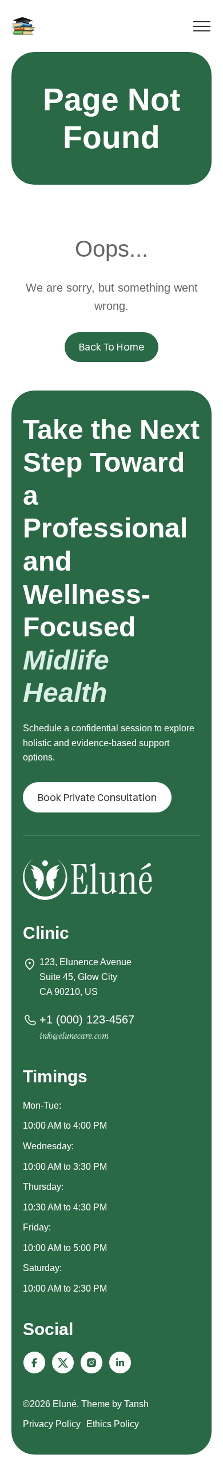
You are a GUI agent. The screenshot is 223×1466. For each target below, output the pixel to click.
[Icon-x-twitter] (62, 1362)
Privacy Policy (52, 1424)
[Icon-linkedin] (120, 1362)
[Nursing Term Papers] (25, 25)
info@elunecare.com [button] (74, 1036)
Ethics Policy (112, 1424)
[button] (97, 797)
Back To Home (111, 346)
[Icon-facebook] (34, 1362)
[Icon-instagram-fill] (91, 1362)
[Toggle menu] (201, 28)
